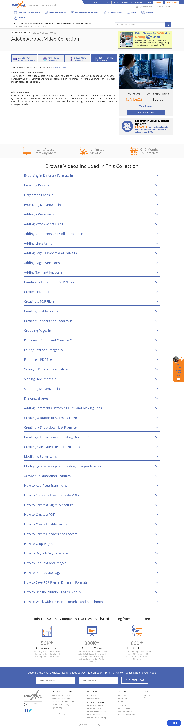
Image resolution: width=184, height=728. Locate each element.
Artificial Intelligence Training (62, 695)
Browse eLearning (94, 708)
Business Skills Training (60, 704)
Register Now (146, 112)
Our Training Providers (126, 714)
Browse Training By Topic (96, 711)
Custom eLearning (94, 698)
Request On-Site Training (96, 717)
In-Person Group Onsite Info (178, 371)
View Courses (145, 106)
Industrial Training (58, 714)
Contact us (141, 127)
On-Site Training (93, 695)
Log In (120, 701)
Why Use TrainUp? (125, 711)
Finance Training (58, 711)
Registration (122, 698)
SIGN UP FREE (172, 2)
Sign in (158, 2)
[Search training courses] (168, 24)
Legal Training (57, 707)
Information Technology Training (64, 701)
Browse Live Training (95, 705)
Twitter (31, 710)
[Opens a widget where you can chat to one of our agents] (173, 723)
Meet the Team (124, 708)
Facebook (26, 710)
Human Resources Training (62, 698)
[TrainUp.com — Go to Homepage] (19, 4)
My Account (122, 695)
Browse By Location (94, 714)
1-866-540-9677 (166, 7)
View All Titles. (60, 67)
